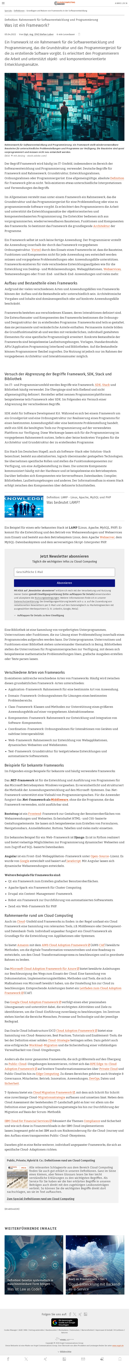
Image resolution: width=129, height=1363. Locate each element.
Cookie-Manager (11, 1330)
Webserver (107, 537)
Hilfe (26, 1330)
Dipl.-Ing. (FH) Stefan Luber (39, 34)
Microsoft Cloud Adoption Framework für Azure (43, 969)
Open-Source (100, 856)
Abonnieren (64, 583)
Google (24, 861)
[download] (102, 1359)
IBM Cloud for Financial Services (27, 1121)
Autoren (64, 1333)
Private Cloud (108, 1069)
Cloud (21, 921)
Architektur (101, 226)
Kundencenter (51, 1330)
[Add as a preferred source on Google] (64, 1322)
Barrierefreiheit (88, 1330)
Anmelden (121, 3)
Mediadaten (64, 1330)
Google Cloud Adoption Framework (34, 1002)
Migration (51, 1045)
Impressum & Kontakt (104, 1330)
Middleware (59, 799)
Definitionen (19, 11)
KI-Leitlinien (119, 1330)
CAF (102, 945)
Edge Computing (47, 1074)
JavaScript (74, 861)
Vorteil (36, 250)
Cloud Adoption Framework (75, 1030)
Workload (35, 1045)
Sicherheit (12, 1083)
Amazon (23, 945)
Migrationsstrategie (51, 1097)
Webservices (112, 269)
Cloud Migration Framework (52, 1092)
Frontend (34, 814)
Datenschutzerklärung (26, 601)
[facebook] (8, 1359)
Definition (117, 178)
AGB (20, 1330)
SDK (98, 385)
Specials (8, 11)
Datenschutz (75, 1330)
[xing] (46, 1359)
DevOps (94, 1078)
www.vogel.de (118, 1346)
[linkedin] (64, 1359)
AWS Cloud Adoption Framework (64, 945)
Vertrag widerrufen (37, 1330)
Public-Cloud (17, 1064)
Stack (106, 385)
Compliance (92, 1121)
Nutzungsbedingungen (47, 597)
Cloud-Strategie (59, 1040)
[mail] (83, 1359)
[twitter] (26, 1359)
